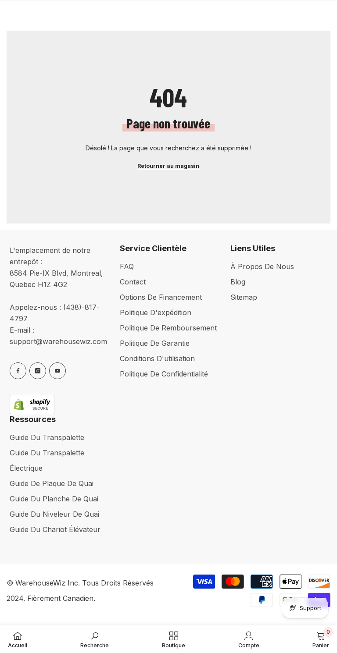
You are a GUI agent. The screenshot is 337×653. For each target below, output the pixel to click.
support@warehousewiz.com (58, 341)
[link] (94, 639)
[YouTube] (57, 370)
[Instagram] (37, 370)
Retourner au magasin (168, 166)
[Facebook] (18, 370)
